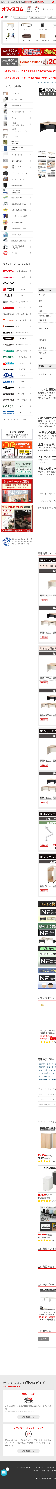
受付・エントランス (42, 40)
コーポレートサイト (40, 1470)
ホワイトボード (17, 155)
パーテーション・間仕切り (17, 149)
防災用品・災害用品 (18, 241)
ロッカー (14, 118)
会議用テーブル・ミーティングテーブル (19, 130)
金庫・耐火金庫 (17, 161)
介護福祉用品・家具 (18, 204)
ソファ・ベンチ (26, 40)
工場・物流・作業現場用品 (15, 192)
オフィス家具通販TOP (24, 1467)
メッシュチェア (20, 17)
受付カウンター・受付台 (17, 167)
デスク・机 (10, 29)
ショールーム (38, 1467)
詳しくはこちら (28, 1417)
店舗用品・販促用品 (18, 228)
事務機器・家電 (17, 185)
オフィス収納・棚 (17, 112)
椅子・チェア (10, 40)
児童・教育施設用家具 (19, 210)
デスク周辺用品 (42, 29)
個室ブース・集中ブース (16, 143)
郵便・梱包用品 (17, 222)
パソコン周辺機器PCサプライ (17, 247)
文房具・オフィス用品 (19, 216)
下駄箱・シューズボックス (17, 124)
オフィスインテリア (18, 179)
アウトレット (16, 253)
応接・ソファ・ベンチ (19, 173)
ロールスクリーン (37, 17)
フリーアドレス (26, 29)
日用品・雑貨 (16, 235)
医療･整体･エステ (17, 198)
